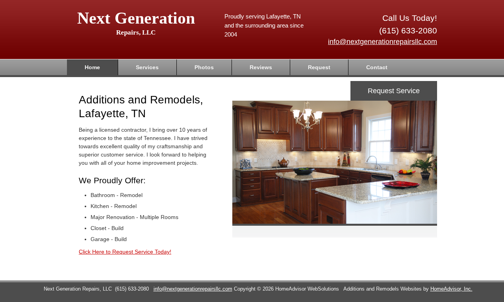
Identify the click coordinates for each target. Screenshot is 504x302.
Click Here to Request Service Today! (125, 252)
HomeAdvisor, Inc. (451, 289)
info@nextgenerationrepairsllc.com (382, 42)
